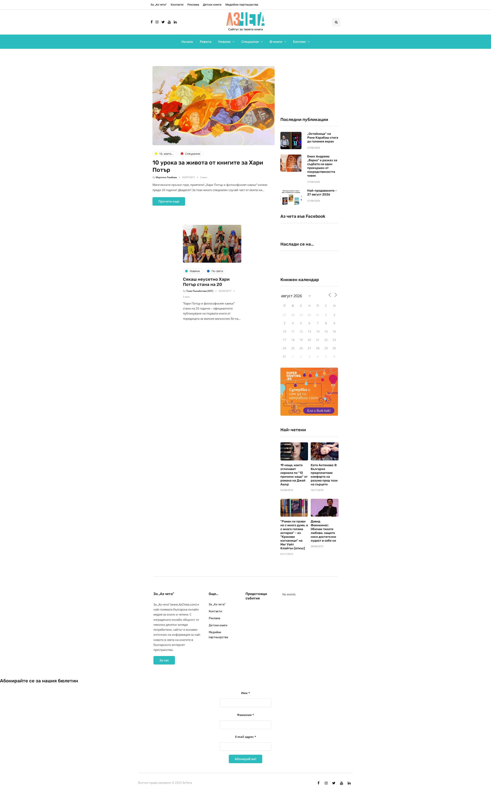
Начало (187, 42)
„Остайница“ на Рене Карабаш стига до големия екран (322, 137)
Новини (224, 42)
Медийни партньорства (241, 4)
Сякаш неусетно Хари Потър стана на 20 (206, 282)
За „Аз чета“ (159, 4)
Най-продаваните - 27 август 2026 (322, 192)
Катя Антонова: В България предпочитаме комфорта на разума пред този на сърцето (324, 474)
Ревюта (205, 42)
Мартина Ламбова (166, 177)
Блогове (299, 42)
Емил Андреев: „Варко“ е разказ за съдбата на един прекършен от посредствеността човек (322, 166)
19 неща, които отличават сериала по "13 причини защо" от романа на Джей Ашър (293, 474)
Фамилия (245, 715)
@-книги (275, 42)
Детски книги (212, 4)
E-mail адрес (245, 737)
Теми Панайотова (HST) (199, 291)
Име (245, 693)
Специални (250, 42)
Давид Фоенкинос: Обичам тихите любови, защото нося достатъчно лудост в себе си (323, 531)
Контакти (177, 4)
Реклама (193, 4)
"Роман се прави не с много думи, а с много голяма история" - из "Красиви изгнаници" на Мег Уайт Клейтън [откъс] (294, 535)
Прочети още (168, 201)
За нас (164, 660)
